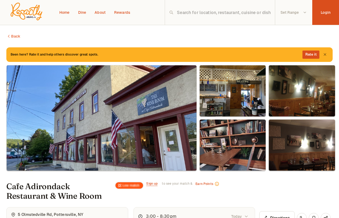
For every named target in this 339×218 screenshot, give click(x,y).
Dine (82, 12)
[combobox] (224, 12)
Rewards (122, 12)
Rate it (311, 54)
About (100, 12)
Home (64, 12)
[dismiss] (325, 54)
